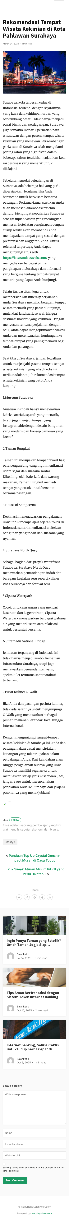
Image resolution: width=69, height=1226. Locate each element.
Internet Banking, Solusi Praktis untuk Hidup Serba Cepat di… (33, 1047)
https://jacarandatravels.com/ (25, 258)
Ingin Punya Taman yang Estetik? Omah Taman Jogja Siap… (34, 942)
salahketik (23, 954)
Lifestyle (10, 842)
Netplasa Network (41, 1213)
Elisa (11, 820)
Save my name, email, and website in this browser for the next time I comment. (34, 1169)
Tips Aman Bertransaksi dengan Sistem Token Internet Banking (33, 994)
